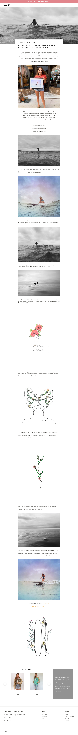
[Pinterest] (10, 720)
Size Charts (67, 718)
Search (66, 4)
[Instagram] (7, 720)
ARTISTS (33, 4)
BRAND (27, 4)
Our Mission (44, 714)
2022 (6, 731)
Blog (43, 718)
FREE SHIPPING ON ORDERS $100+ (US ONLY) (39, 1)
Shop (20, 4)
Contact (67, 720)
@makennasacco (45, 603)
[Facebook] (4, 720)
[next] (49, 684)
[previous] (5, 684)
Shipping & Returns (69, 716)
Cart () (72, 4)
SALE (39, 4)
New (15, 4)
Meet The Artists (45, 716)
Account (59, 4)
